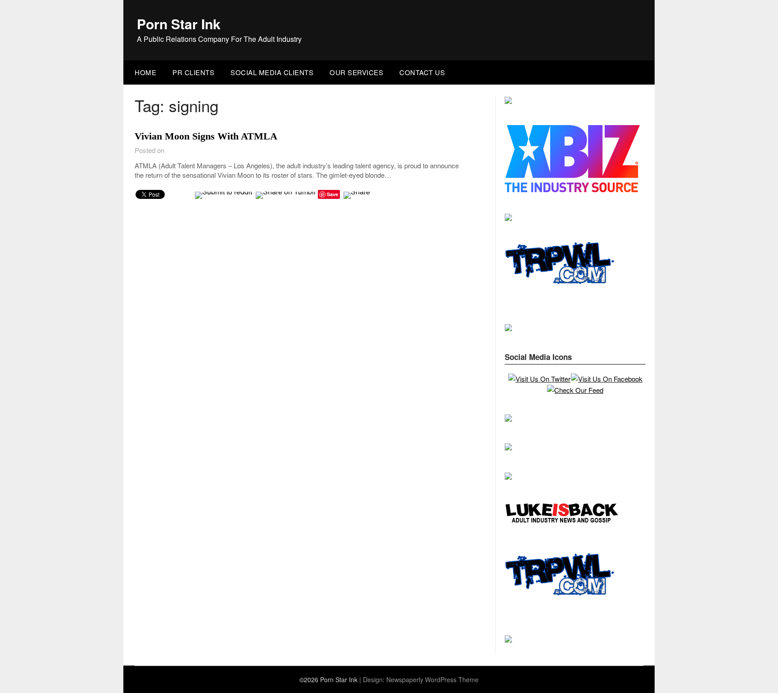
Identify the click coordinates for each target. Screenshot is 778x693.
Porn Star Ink (179, 23)
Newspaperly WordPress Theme (432, 679)
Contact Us (422, 72)
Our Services (356, 72)
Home (145, 72)
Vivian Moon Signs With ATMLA (206, 136)
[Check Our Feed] (575, 390)
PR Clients (193, 72)
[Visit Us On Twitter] (539, 378)
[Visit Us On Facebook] (606, 378)
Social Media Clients (272, 72)
